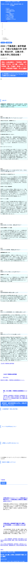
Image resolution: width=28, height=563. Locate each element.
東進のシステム (6, 25)
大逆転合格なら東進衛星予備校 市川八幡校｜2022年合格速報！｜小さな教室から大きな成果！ (14, 525)
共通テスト (8, 29)
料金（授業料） (6, 30)
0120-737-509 (4, 21)
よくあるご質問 (6, 31)
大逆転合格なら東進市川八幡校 (8, 552)
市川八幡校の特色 (7, 26)
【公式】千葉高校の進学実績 (7, 363)
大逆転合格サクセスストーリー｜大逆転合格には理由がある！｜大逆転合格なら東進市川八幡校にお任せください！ (15, 499)
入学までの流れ (6, 33)
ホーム (4, 23)
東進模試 (5, 27)
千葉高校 (3, 479)
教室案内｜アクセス (8, 34)
